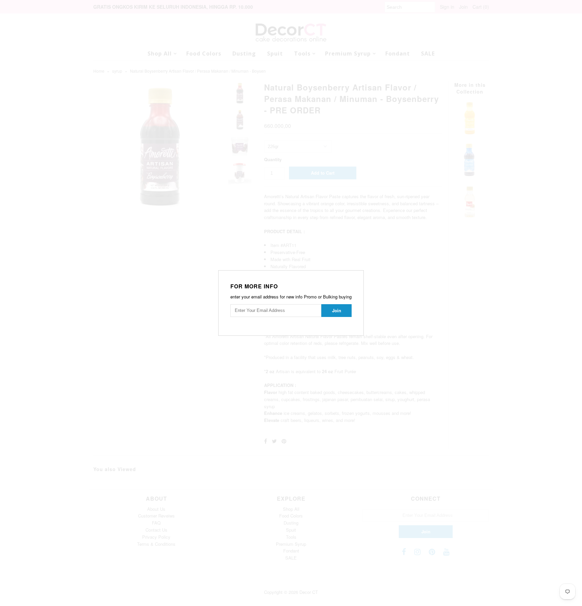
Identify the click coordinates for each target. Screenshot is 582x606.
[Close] (359, 274)
